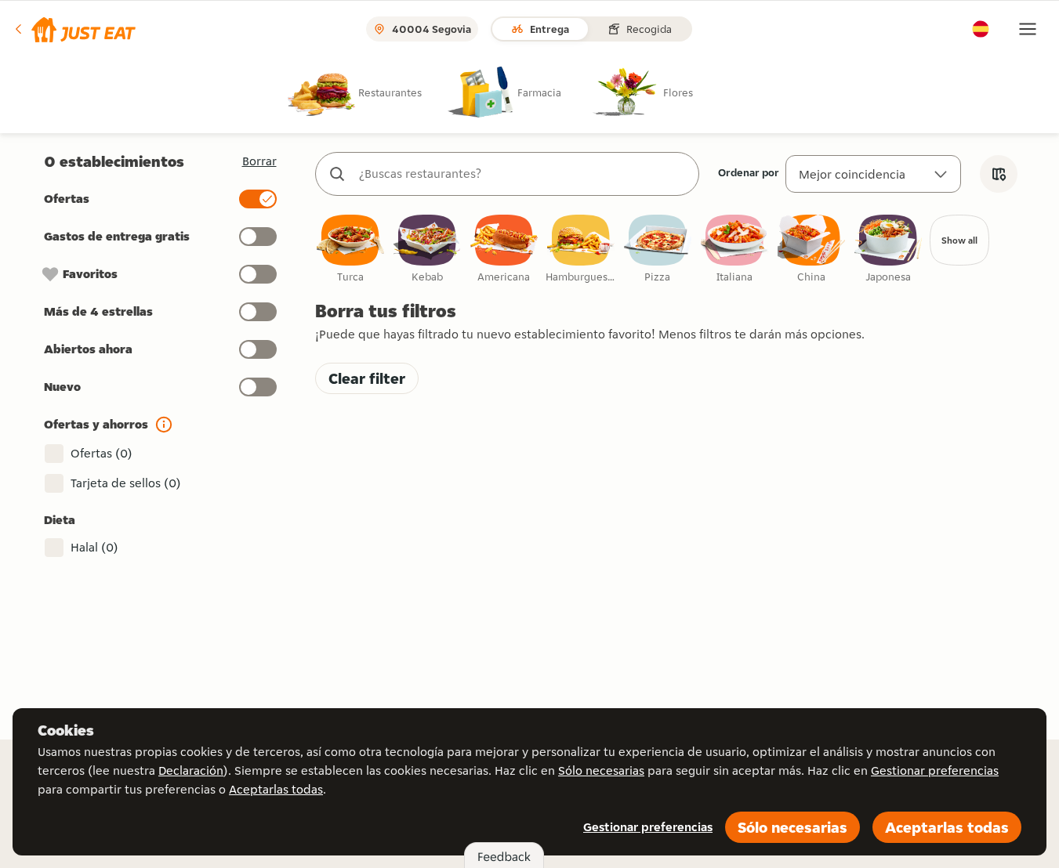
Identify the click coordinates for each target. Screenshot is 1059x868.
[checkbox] (350, 249)
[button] (74, 29)
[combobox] (523, 174)
